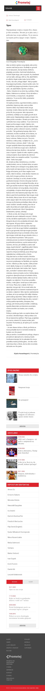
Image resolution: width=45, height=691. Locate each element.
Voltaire (11, 548)
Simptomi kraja (24, 387)
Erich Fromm (12, 564)
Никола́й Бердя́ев (15, 505)
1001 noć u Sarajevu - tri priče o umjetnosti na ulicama (27, 441)
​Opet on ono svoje (16, 589)
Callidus (37, 688)
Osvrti (8, 642)
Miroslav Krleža (13, 500)
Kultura (9, 650)
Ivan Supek (12, 559)
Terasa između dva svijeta (28, 375)
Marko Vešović (13, 553)
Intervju (27, 642)
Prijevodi (27, 645)
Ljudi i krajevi (10, 645)
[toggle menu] (38, 8)
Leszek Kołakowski (15, 575)
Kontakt (9, 672)
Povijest (27, 639)
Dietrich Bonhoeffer (15, 516)
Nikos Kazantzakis (15, 537)
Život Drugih (16, 15)
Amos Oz (11, 489)
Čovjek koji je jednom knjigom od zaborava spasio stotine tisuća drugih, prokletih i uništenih (26, 417)
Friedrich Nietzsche (15, 521)
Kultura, (11, 15)
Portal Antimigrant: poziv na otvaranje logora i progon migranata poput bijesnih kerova (21, 609)
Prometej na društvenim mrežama (10, 662)
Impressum (9, 670)
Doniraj (9, 675)
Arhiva (22, 426)
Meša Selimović (14, 543)
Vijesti (31, 582)
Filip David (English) (15, 527)
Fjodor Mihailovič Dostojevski (19, 532)
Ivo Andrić (11, 511)
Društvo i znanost (12, 648)
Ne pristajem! (23, 400)
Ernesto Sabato (14, 495)
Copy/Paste (27, 648)
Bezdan (14, 582)
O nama (8, 667)
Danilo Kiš (11, 569)
